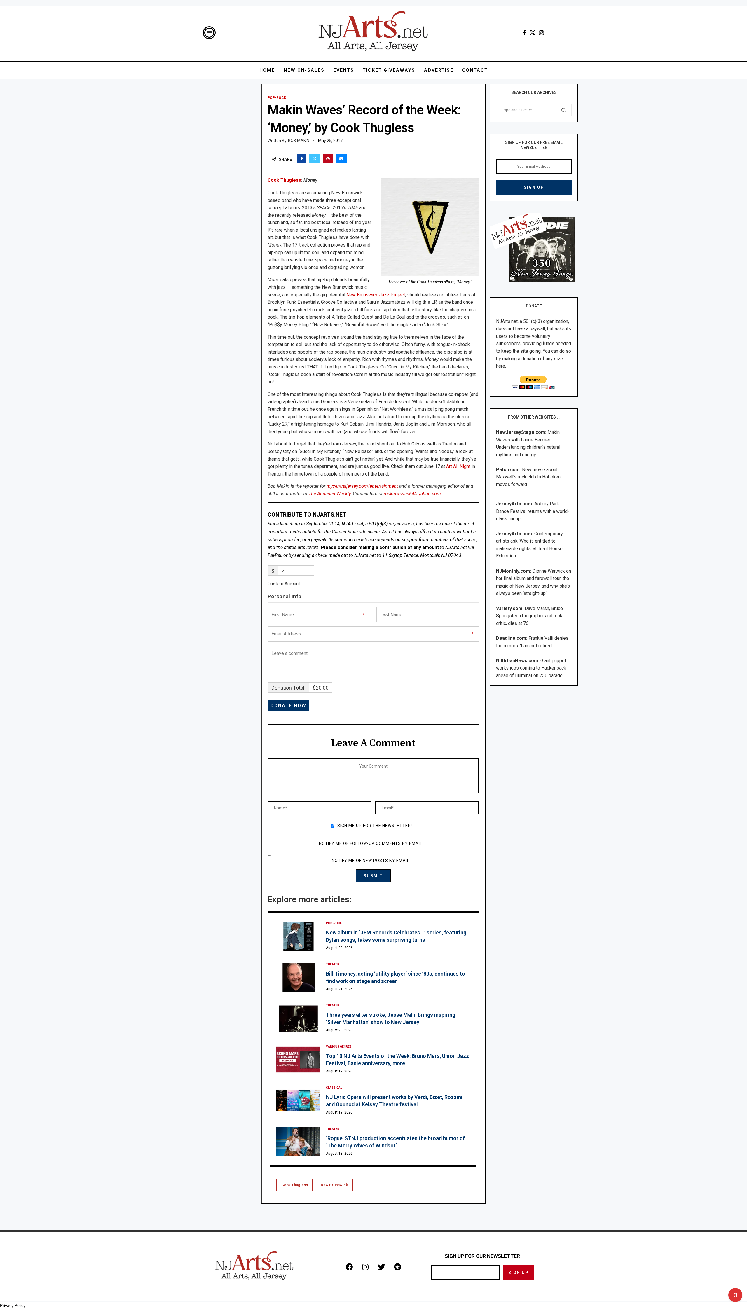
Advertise (438, 70)
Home (267, 70)
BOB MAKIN (298, 140)
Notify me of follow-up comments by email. (371, 843)
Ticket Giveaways (389, 70)
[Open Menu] (209, 32)
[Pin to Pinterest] (328, 158)
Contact (475, 70)
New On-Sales (304, 70)
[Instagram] (541, 32)
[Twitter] (532, 32)
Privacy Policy (12, 1305)
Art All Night (458, 466)
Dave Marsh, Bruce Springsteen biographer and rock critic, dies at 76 (529, 616)
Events (343, 70)
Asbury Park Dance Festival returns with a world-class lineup (532, 511)
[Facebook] (524, 32)
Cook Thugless (284, 180)
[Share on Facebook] (301, 158)
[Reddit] (397, 1266)
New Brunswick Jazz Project (375, 295)
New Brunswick (334, 1185)
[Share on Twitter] (314, 158)
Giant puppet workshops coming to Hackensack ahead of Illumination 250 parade (531, 668)
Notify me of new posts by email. (371, 860)
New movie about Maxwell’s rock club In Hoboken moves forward (528, 477)
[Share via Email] (341, 158)
